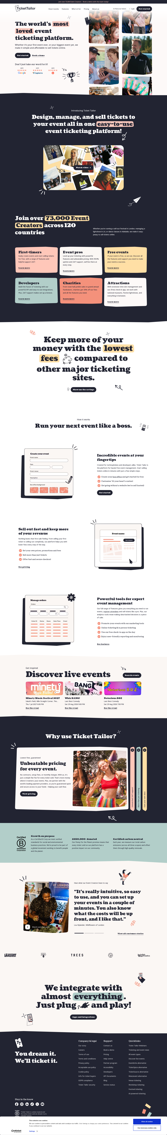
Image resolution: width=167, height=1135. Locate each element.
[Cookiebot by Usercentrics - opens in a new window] (16, 1131)
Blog (105, 1080)
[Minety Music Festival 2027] (44, 688)
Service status (109, 1085)
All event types (135, 1054)
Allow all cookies (147, 1121)
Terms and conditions (87, 1059)
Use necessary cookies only (147, 1128)
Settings (32, 1131)
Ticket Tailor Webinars (138, 1045)
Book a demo (109, 1050)
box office (117, 477)
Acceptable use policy (87, 1067)
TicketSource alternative (138, 1072)
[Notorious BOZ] (122, 688)
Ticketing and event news (139, 1050)
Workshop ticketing (136, 1085)
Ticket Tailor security (86, 1085)
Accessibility (108, 1067)
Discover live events (137, 1059)
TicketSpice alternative (138, 1067)
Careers (81, 1050)
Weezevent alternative (138, 1076)
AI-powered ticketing (137, 1093)
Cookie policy (83, 1072)
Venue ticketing (135, 1080)
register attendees (111, 611)
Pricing (86, 9)
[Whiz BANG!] (83, 688)
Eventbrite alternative (137, 1063)
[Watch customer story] (28, 927)
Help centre (108, 1059)
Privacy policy (83, 1063)
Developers (108, 1072)
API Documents (110, 1076)
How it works (53, 9)
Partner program (110, 1063)
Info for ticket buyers (87, 1076)
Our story (82, 1045)
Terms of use (83, 1054)
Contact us (108, 1045)
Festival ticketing (135, 1089)
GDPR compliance (85, 1080)
